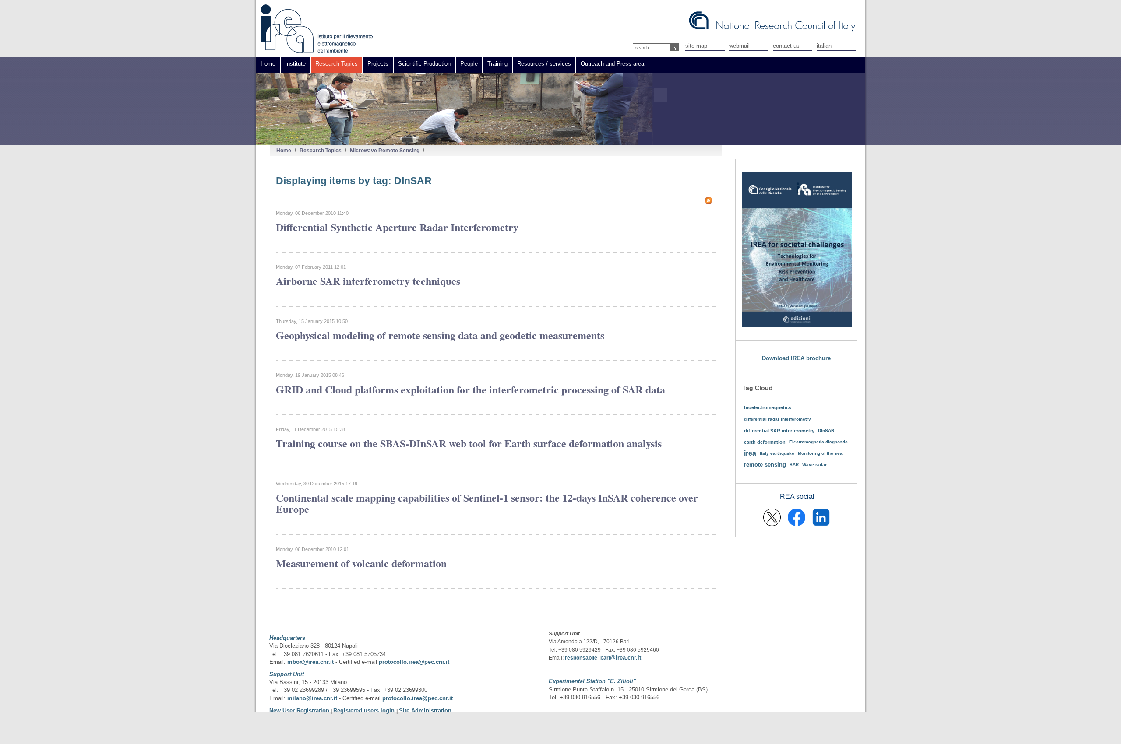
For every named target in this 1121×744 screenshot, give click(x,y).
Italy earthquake (777, 453)
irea (750, 453)
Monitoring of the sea (820, 453)
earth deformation (765, 442)
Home (283, 150)
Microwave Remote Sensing (384, 150)
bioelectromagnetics (767, 407)
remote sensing (765, 464)
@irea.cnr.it (625, 657)
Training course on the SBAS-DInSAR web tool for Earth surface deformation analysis (469, 443)
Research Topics (321, 150)
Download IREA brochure (796, 358)
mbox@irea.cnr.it (310, 662)
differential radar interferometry (777, 419)
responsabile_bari (587, 658)
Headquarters (287, 638)
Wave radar (814, 464)
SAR (794, 464)
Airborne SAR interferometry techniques (368, 280)
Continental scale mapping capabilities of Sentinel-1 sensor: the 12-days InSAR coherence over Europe (487, 503)
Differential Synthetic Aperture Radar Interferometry (397, 227)
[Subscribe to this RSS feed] (708, 200)
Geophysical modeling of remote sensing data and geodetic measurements (440, 335)
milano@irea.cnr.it (312, 698)
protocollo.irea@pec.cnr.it (414, 662)
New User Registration (299, 710)
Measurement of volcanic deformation (361, 563)
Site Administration (425, 710)
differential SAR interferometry (779, 430)
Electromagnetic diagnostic (818, 441)
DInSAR (826, 430)
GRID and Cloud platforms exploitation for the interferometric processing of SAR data (470, 389)
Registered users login (364, 710)
